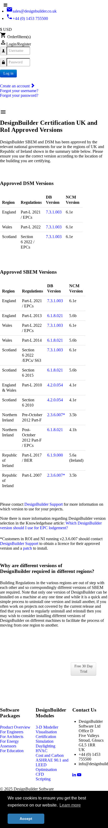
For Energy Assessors (9, 743)
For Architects (11, 736)
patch (27, 548)
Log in (8, 73)
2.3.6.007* (56, 415)
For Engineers (11, 732)
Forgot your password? (19, 95)
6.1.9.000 (55, 455)
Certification (46, 736)
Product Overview (15, 727)
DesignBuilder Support (43, 504)
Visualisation (46, 732)
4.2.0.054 (55, 385)
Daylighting (45, 746)
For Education (12, 750)
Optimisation (46, 769)
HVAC (41, 750)
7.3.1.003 (54, 212)
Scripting (43, 779)
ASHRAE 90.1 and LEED (52, 762)
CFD (40, 774)
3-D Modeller (47, 727)
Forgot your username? (19, 90)
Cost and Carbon (50, 755)
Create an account (15, 86)
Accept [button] (26, 818)
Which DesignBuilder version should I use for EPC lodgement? (51, 525)
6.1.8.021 (55, 315)
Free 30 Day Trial (83, 668)
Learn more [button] (70, 805)
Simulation (44, 741)
